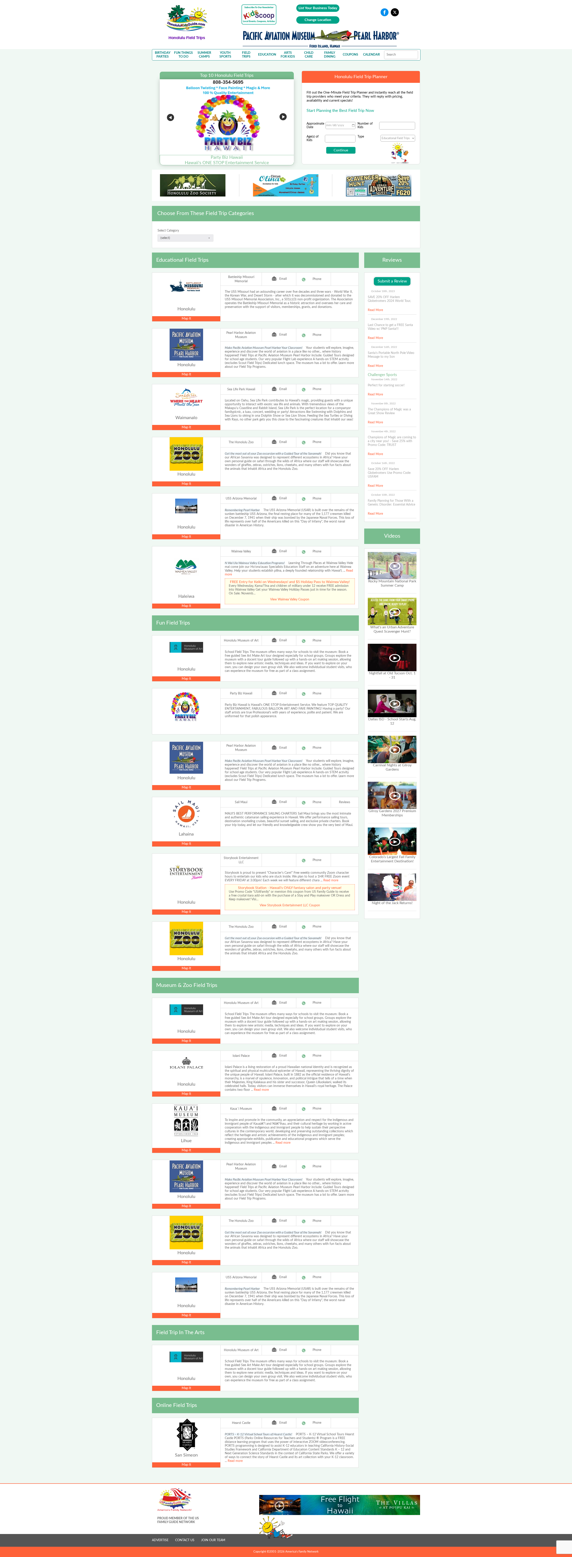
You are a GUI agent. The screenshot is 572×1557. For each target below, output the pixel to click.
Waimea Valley (241, 551)
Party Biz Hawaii (241, 693)
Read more (330, 880)
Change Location (318, 20)
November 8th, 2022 (383, 403)
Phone (317, 279)
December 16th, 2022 (384, 347)
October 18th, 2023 (383, 291)
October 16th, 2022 (383, 463)
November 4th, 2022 (383, 431)
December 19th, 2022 (384, 319)
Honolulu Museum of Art (241, 640)
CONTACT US (184, 1540)
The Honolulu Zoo (241, 442)
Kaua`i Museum (241, 1108)
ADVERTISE (160, 1540)
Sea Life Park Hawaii (241, 389)
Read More (375, 310)
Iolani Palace (241, 1056)
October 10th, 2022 (383, 494)
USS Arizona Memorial (241, 498)
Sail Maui (241, 802)
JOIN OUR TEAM (213, 1540)
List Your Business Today (318, 8)
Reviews (344, 802)
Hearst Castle (241, 1423)
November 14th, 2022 (384, 379)
